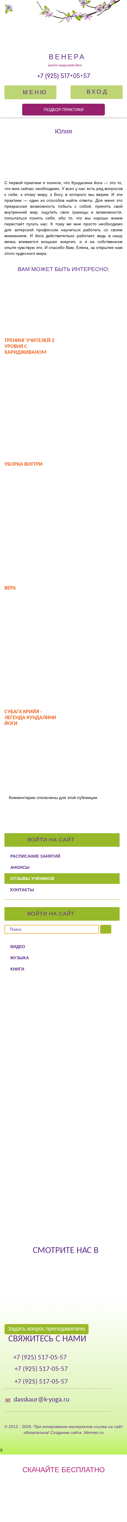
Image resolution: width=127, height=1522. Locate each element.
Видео (17, 946)
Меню (33, 92)
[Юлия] (63, 158)
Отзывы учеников (32, 878)
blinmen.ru (94, 1432)
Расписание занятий (35, 856)
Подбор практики (64, 109)
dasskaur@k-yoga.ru (41, 1399)
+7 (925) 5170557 (63, 76)
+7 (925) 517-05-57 (40, 1357)
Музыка (19, 957)
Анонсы (20, 867)
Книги (17, 969)
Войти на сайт (51, 840)
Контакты (22, 889)
